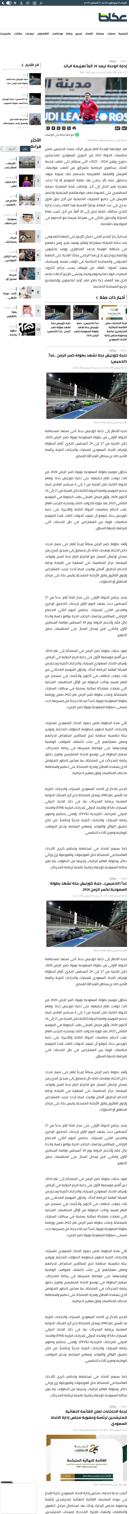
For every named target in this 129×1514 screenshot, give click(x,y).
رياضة (69, 33)
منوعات (29, 33)
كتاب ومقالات (9, 214)
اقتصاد (89, 33)
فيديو (79, 33)
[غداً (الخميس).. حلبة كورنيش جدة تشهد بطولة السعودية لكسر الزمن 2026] (35, 99)
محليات (111, 33)
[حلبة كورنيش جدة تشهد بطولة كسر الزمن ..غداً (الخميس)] (35, 79)
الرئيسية (123, 33)
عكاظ (122, 61)
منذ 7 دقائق (23, 107)
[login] (21, 3)
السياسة (11, 233)
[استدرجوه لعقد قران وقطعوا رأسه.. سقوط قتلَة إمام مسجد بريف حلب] (35, 119)
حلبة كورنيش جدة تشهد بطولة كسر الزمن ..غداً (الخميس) (17, 81)
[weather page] (27, 3)
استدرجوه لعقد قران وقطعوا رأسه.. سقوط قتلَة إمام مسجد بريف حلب (16, 121)
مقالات (18, 33)
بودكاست (57, 33)
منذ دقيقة (24, 87)
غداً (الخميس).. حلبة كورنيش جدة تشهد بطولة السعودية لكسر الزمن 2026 (15, 101)
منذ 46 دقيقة (22, 127)
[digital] (41, 3)
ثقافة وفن (43, 33)
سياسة (100, 33)
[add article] (34, 3)
